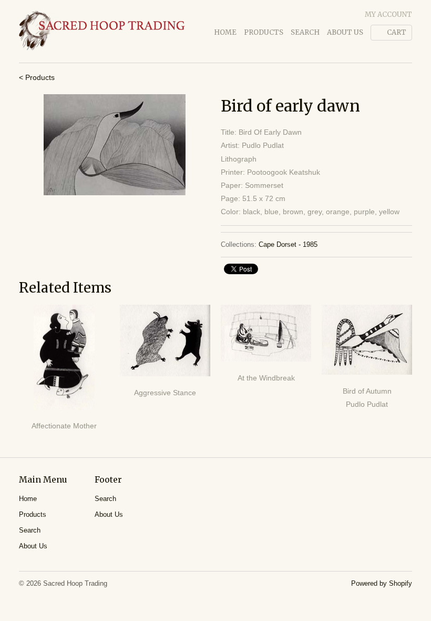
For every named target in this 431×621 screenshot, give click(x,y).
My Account (388, 14)
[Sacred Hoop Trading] (102, 31)
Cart (396, 32)
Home (225, 32)
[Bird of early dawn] (114, 144)
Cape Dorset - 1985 (288, 244)
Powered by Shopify (381, 583)
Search (305, 32)
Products (263, 32)
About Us (345, 32)
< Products (37, 77)
